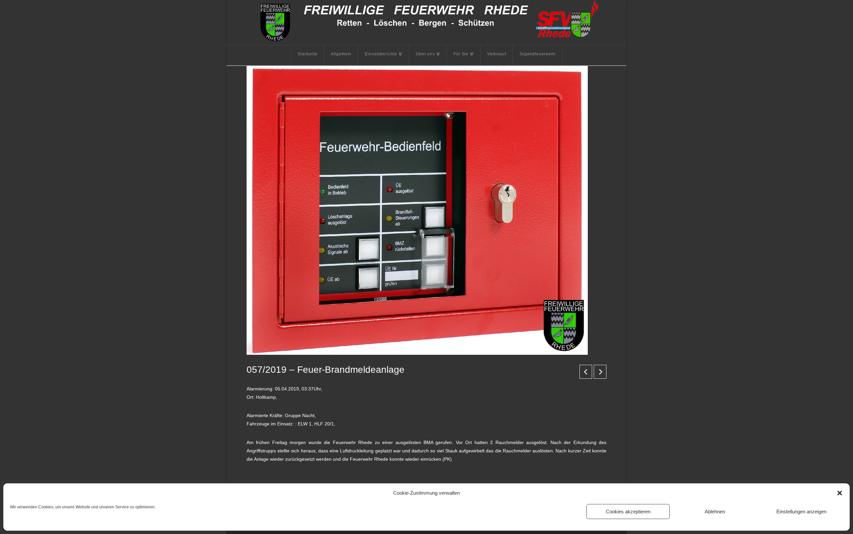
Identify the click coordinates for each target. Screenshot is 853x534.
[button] (839, 493)
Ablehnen (715, 511)
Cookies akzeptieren (628, 511)
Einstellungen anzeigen (801, 511)
